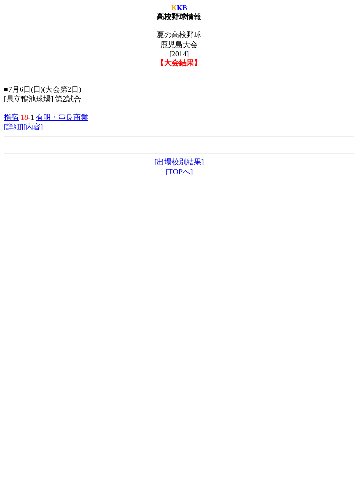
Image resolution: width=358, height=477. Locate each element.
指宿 (11, 117)
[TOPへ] (179, 172)
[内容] (33, 127)
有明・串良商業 (62, 117)
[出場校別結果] (179, 162)
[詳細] (13, 127)
